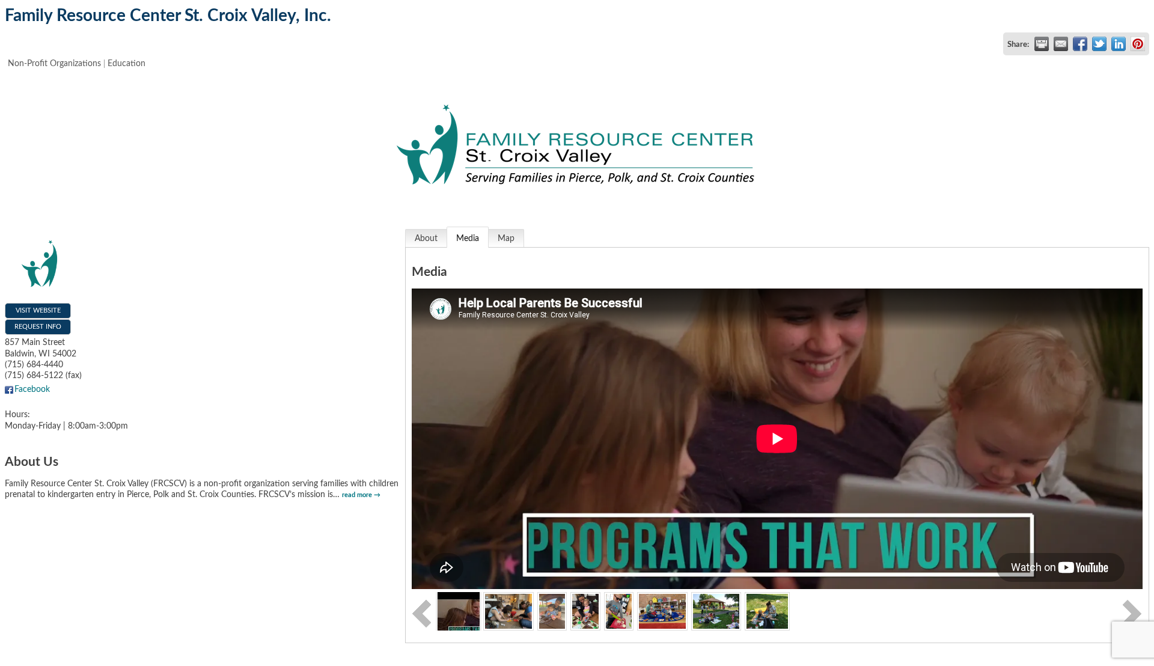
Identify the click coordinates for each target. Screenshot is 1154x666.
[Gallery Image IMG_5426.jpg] (552, 610)
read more (357, 495)
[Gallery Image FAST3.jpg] (716, 610)
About (426, 238)
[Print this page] (1041, 44)
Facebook (32, 389)
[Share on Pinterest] (1138, 44)
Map (506, 238)
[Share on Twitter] (1099, 44)
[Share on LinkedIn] (1118, 44)
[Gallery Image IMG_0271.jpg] (508, 610)
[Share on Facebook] (1080, 44)
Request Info (37, 326)
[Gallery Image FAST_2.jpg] (767, 610)
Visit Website (38, 310)
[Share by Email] (1061, 44)
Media (467, 238)
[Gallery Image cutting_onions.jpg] (619, 610)
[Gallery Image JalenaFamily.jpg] (662, 610)
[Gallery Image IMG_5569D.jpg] (585, 610)
